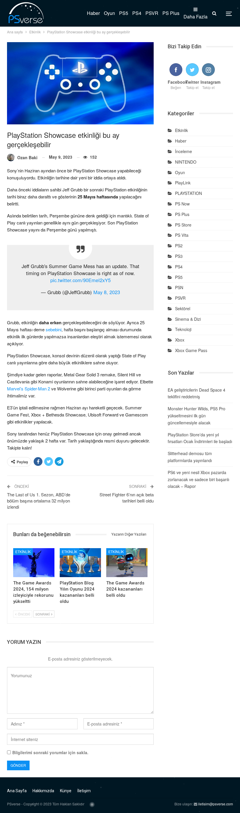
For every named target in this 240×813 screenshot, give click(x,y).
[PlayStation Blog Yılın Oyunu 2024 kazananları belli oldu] (80, 562)
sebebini (53, 329)
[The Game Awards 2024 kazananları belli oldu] (127, 562)
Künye (65, 790)
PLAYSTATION (188, 193)
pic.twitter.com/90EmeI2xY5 (80, 280)
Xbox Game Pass (191, 350)
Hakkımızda (43, 790)
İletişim (84, 790)
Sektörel (182, 308)
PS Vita (181, 235)
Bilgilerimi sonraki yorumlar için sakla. (50, 752)
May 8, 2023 (106, 292)
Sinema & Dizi (188, 319)
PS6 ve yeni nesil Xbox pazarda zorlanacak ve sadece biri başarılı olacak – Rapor (198, 479)
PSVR (151, 13)
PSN (179, 287)
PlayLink (183, 183)
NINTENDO (185, 162)
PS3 (179, 256)
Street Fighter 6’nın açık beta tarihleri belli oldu (127, 497)
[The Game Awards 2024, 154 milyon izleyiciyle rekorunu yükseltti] (33, 562)
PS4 (136, 13)
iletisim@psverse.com (215, 803)
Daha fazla (196, 16)
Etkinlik (23, 551)
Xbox (179, 340)
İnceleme (183, 151)
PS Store (183, 225)
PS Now (182, 204)
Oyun (109, 13)
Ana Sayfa (17, 790)
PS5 (123, 13)
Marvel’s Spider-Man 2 (28, 388)
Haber (93, 13)
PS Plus (170, 13)
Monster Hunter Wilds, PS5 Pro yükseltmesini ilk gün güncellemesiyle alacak (196, 416)
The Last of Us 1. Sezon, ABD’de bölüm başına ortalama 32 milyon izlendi (38, 500)
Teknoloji (183, 329)
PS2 (179, 245)
